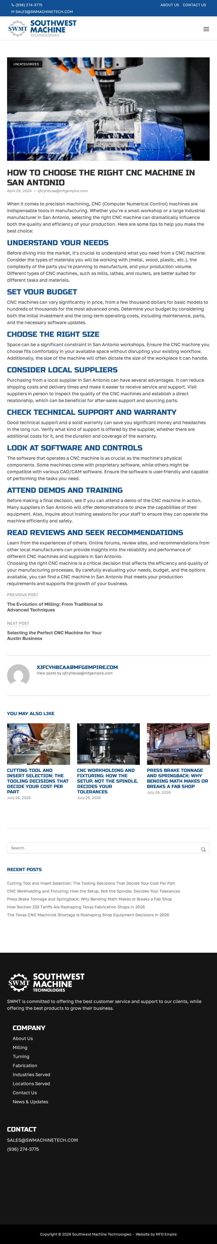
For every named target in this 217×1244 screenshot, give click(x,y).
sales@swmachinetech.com (44, 11)
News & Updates (30, 1101)
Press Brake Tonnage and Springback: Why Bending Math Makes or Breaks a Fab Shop (89, 898)
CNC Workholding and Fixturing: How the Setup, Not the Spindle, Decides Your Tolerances (93, 891)
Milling (20, 1047)
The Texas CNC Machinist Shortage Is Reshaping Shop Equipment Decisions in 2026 (88, 914)
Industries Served (31, 1074)
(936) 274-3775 (28, 5)
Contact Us (194, 5)
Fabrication (25, 1065)
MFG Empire (166, 1234)
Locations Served (31, 1083)
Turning (21, 1056)
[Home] (42, 28)
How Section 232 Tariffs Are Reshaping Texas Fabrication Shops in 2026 (76, 906)
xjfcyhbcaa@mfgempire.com (62, 190)
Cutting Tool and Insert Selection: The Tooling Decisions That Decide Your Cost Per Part (91, 883)
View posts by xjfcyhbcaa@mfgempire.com (75, 673)
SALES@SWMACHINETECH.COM (42, 1140)
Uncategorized (26, 64)
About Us (169, 5)
